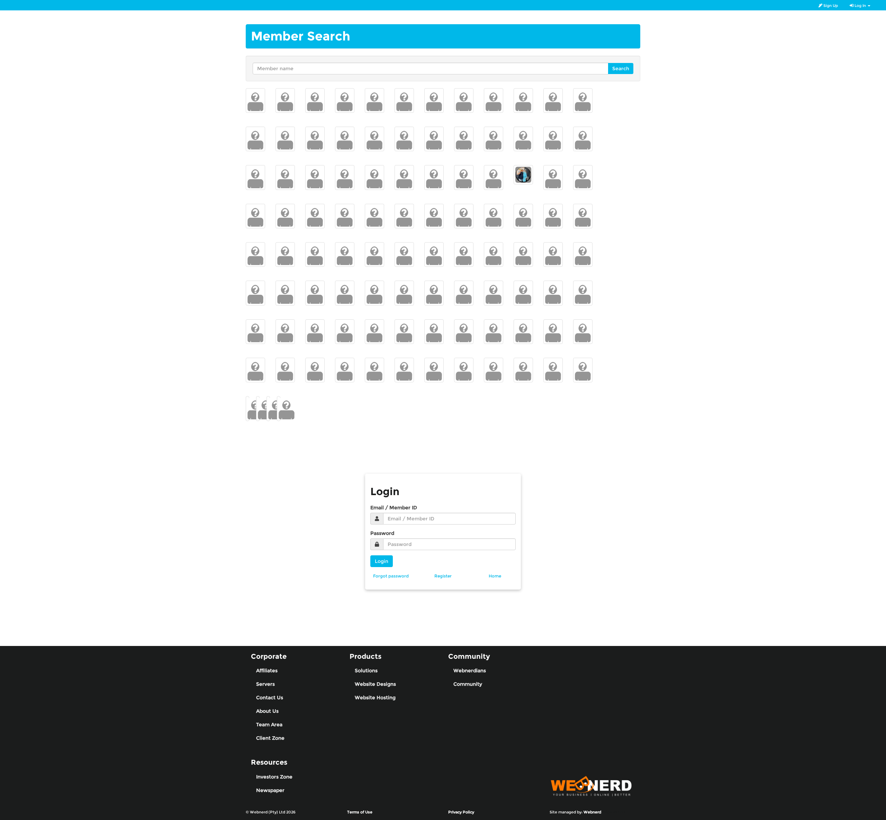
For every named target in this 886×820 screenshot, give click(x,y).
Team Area (269, 724)
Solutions (366, 670)
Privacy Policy (461, 812)
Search (620, 68)
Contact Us (269, 697)
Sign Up (830, 5)
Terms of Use (359, 812)
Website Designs (375, 684)
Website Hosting (375, 697)
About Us (267, 711)
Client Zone (270, 738)
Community (467, 684)
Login (381, 561)
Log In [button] (860, 5)
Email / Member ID (393, 507)
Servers (265, 684)
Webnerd (592, 812)
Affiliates (267, 670)
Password (382, 533)
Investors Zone (274, 777)
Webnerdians (469, 670)
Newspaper (270, 790)
